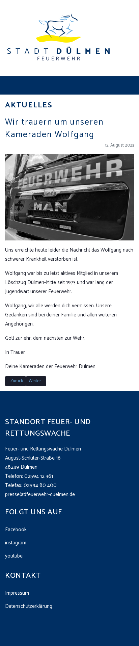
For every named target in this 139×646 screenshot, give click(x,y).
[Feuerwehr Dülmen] (59, 38)
